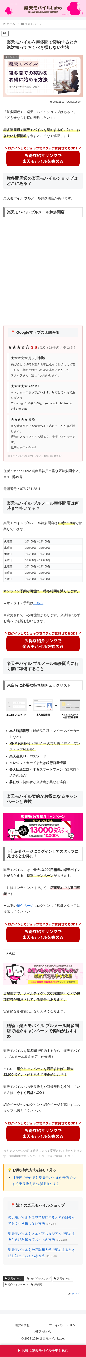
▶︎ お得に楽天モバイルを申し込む (43, 1351)
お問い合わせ (43, 1331)
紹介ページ (25, 905)
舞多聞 (38, 1284)
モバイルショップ (40, 1278)
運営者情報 (22, 1325)
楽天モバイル (15, 1278)
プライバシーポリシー (63, 1325)
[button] (43, 560)
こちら (38, 603)
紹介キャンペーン (18, 1284)
